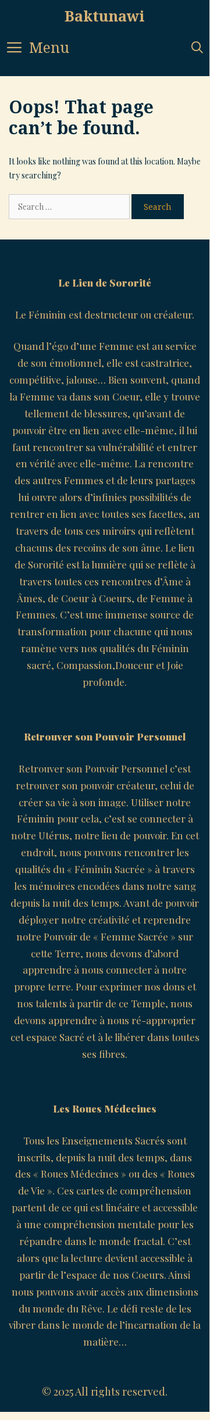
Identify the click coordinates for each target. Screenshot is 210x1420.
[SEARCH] (197, 47)
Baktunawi (105, 16)
